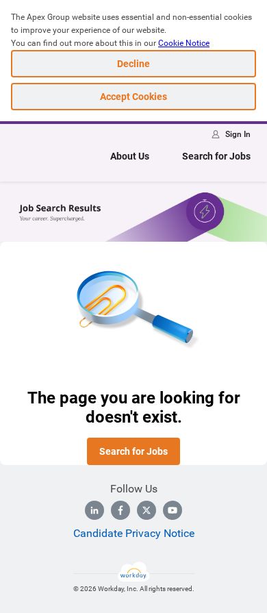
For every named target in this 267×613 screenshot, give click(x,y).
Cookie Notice (183, 43)
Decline (133, 63)
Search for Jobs (216, 156)
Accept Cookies (133, 96)
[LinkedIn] (94, 510)
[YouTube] (172, 510)
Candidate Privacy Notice (133, 533)
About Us (129, 156)
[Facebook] (120, 510)
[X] (146, 510)
